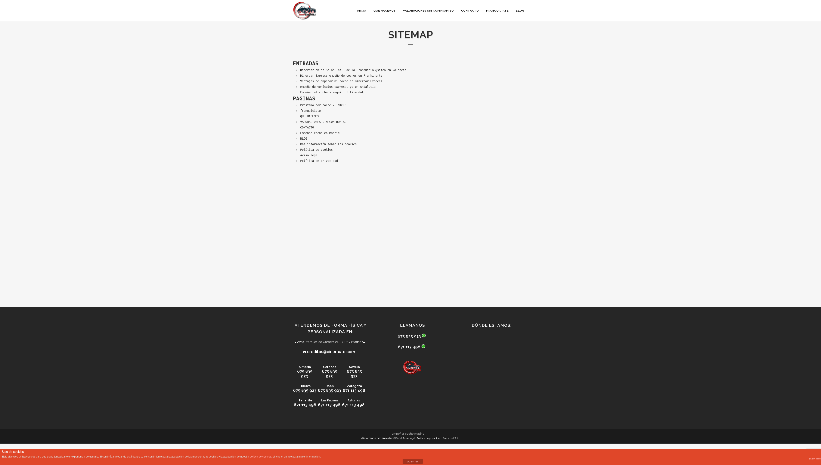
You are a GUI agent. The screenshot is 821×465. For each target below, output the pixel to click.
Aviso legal (309, 155)
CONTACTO (307, 127)
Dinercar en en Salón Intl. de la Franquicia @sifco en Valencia (353, 70)
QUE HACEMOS (309, 116)
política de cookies (260, 456)
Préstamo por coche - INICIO (323, 105)
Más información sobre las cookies (328, 144)
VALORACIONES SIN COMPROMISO (323, 122)
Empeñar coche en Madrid (320, 133)
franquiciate (310, 110)
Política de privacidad (319, 160)
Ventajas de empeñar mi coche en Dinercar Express (341, 81)
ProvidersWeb (391, 438)
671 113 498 (354, 390)
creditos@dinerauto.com (331, 351)
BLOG (303, 138)
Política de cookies (316, 149)
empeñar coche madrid (407, 433)
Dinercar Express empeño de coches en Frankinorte (341, 75)
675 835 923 (304, 373)
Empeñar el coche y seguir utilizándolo (332, 92)
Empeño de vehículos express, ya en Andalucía (337, 86)
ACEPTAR (412, 461)
